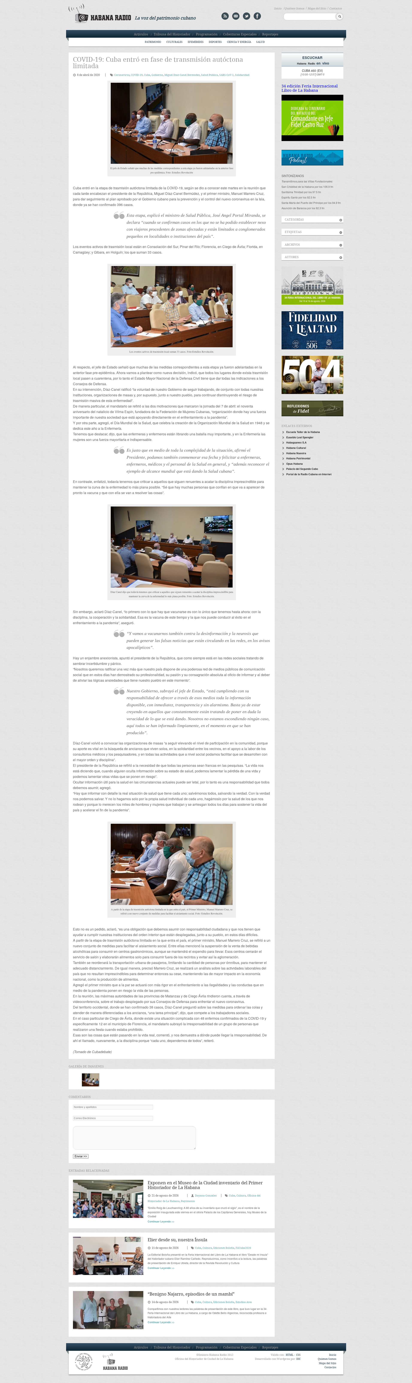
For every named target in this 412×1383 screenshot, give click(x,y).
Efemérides (196, 42)
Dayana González (206, 1195)
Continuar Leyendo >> (161, 1221)
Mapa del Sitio (316, 8)
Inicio (277, 8)
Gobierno (157, 75)
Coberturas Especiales (240, 34)
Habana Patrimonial (298, 458)
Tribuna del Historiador (172, 34)
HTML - (290, 1355)
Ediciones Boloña (223, 1248)
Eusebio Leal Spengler (300, 437)
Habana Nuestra (296, 453)
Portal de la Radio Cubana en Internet (309, 474)
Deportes (215, 42)
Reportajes (270, 34)
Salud (260, 42)
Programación (207, 34)
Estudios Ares (244, 1302)
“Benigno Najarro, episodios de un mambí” (191, 1294)
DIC (298, 1359)
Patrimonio (153, 42)
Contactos (335, 8)
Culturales (174, 42)
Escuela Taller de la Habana (303, 432)
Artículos (141, 34)
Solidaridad (242, 75)
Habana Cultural (296, 448)
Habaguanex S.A (296, 442)
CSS (298, 1355)
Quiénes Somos (294, 8)
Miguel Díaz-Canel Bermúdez (182, 75)
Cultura (241, 1195)
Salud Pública (209, 75)
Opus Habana (294, 464)
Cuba (147, 75)
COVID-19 (137, 75)
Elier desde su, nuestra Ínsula (177, 1240)
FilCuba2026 (243, 1248)
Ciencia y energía (239, 42)
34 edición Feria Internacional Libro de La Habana (310, 88)
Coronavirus (122, 75)
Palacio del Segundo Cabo (302, 469)
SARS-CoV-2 (226, 75)
